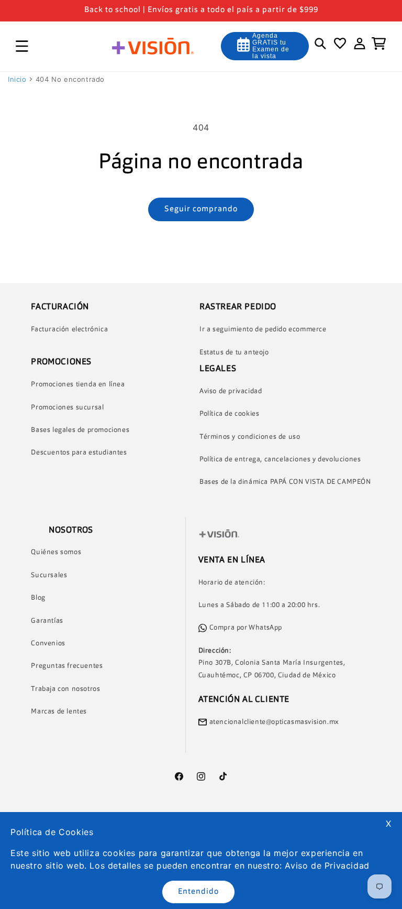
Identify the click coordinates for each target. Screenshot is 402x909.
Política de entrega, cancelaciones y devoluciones (280, 459)
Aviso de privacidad (230, 391)
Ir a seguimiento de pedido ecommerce (263, 329)
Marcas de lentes (59, 711)
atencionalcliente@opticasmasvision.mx (274, 722)
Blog (38, 597)
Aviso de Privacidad (327, 865)
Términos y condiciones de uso (249, 437)
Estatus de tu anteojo (234, 352)
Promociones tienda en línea (78, 384)
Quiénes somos (56, 552)
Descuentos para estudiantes (79, 452)
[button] (22, 46)
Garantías (47, 621)
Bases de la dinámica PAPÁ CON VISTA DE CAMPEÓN (285, 482)
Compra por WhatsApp (245, 627)
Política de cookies (229, 413)
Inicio (17, 79)
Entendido (198, 892)
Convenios (48, 643)
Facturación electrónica (69, 329)
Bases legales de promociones (80, 430)
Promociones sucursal (67, 407)
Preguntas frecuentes (67, 666)
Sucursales (49, 575)
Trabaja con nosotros (65, 689)
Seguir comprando (201, 209)
